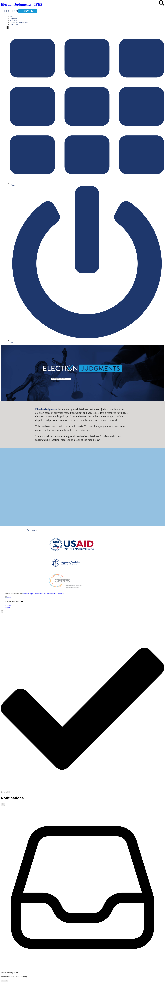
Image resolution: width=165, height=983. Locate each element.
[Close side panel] (2, 611)
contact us (83, 429)
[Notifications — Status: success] (7, 27)
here (72, 429)
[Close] (3, 804)
